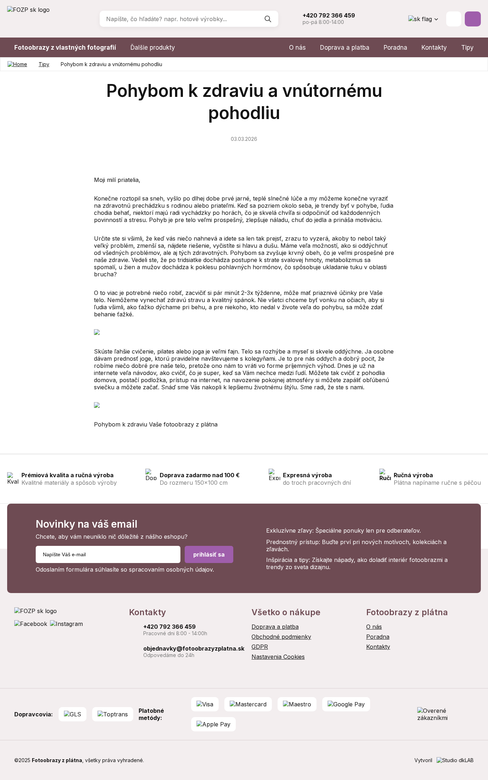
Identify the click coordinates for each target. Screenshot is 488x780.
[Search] (268, 19)
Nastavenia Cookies (278, 656)
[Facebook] (30, 623)
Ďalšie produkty (152, 47)
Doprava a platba (344, 47)
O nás (297, 47)
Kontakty (434, 47)
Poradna (395, 47)
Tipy (467, 47)
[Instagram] (66, 623)
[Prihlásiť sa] (453, 18)
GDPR (260, 646)
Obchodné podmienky (281, 636)
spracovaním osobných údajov (171, 569)
